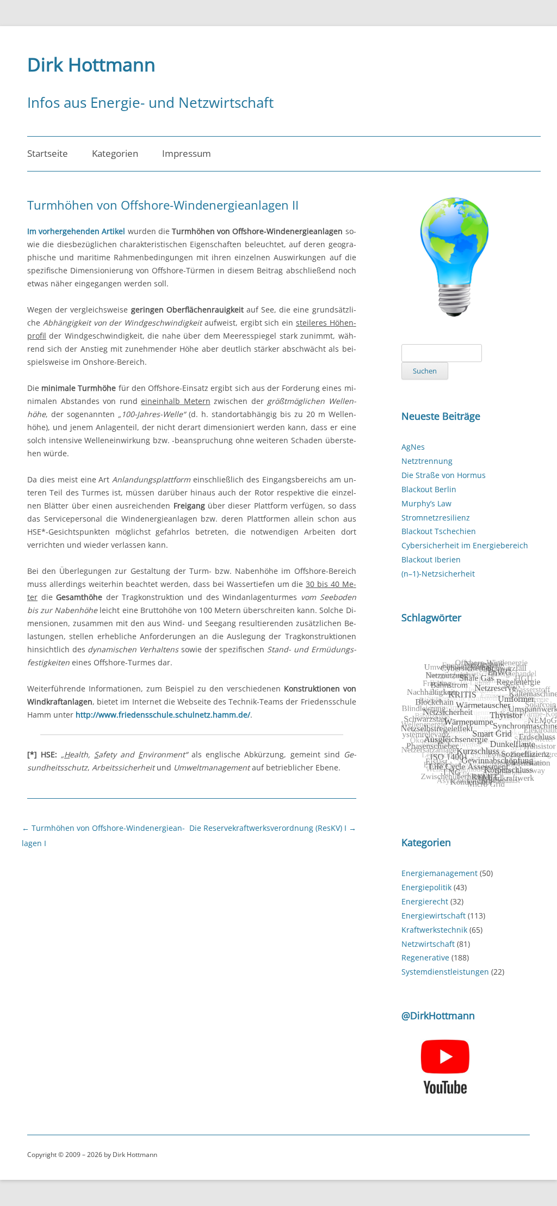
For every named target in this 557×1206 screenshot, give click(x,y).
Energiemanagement (439, 873)
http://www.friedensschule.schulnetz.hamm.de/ (163, 714)
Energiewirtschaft (433, 915)
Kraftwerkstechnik (434, 930)
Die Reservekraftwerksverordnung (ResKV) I (272, 828)
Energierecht (424, 901)
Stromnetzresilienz (435, 517)
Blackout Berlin (428, 489)
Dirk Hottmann (91, 64)
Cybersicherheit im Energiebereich (464, 545)
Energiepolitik (426, 887)
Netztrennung (427, 461)
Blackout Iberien (431, 559)
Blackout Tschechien (438, 531)
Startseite (47, 153)
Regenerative (425, 957)
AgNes (413, 447)
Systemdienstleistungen (445, 971)
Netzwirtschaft (428, 944)
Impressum (186, 153)
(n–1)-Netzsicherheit (438, 573)
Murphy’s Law (426, 503)
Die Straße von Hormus (443, 475)
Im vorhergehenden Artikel (76, 231)
